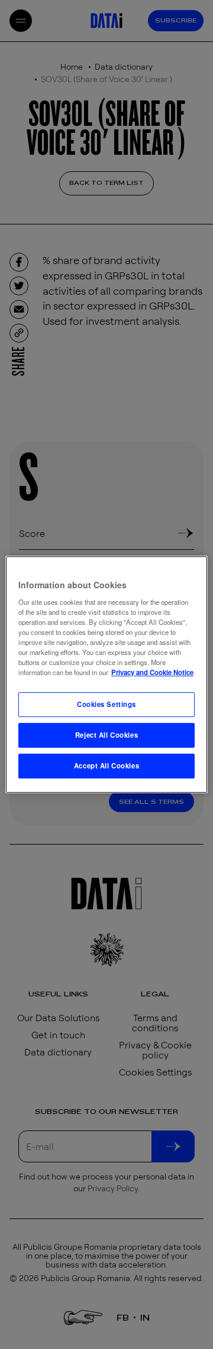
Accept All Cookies (106, 765)
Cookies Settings (106, 704)
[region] (106, 674)
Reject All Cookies (106, 734)
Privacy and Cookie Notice (152, 672)
